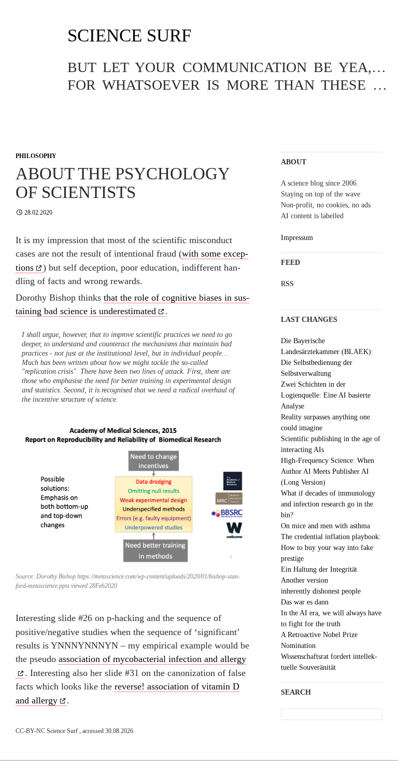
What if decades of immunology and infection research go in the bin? (328, 504)
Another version (304, 580)
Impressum (297, 238)
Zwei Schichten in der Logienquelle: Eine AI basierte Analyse (326, 395)
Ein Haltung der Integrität (319, 569)
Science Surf (129, 35)
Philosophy (36, 156)
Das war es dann (305, 602)
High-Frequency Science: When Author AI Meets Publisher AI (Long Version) (327, 471)
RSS (287, 284)
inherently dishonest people (321, 591)
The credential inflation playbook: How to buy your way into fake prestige (331, 547)
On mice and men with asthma (325, 526)
